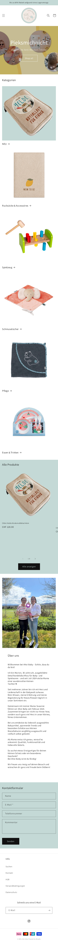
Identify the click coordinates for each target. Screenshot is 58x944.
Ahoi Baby (25, 939)
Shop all (29, 58)
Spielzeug (7, 267)
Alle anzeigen (29, 566)
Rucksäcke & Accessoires (15, 205)
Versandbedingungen (15, 886)
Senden (10, 841)
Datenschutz (11, 892)
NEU (4, 143)
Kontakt (9, 873)
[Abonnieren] (49, 910)
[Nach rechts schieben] (35, 559)
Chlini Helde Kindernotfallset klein (15, 523)
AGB (7, 879)
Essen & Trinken (10, 452)
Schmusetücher (10, 329)
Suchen (9, 866)
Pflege (5, 390)
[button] (3, 15)
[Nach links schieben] (23, 559)
